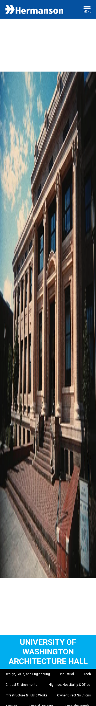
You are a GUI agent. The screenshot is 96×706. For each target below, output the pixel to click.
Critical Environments (21, 685)
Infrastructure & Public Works (26, 695)
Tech (87, 674)
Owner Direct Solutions (74, 695)
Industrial (67, 674)
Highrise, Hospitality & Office (69, 685)
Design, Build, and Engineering (27, 674)
